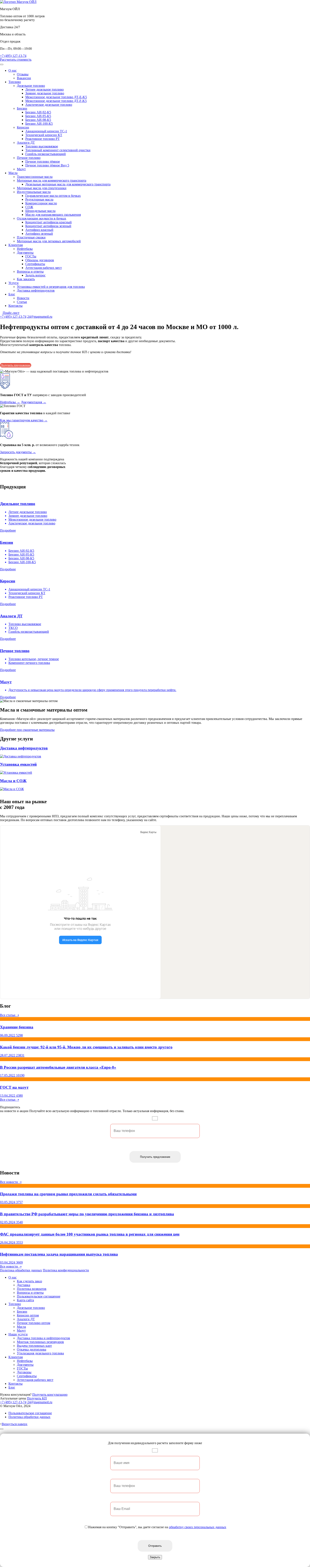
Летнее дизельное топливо (44, 89)
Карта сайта (25, 1300)
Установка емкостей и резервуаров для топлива (51, 286)
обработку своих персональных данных (197, 1527)
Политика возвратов (31, 1289)
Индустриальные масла (34, 192)
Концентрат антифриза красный (48, 222)
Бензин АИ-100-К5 (39, 123)
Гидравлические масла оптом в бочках (53, 195)
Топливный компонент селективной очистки (57, 150)
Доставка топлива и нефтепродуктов (43, 1338)
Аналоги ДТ (26, 142)
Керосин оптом (28, 1315)
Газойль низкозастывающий (45, 154)
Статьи (22, 302)
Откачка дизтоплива (31, 1349)
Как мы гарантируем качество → (23, 420)
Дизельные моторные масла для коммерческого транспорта (68, 184)
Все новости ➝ (11, 1182)
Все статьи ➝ (9, 1015)
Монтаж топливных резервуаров (40, 1342)
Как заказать (26, 279)
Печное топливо (28, 158)
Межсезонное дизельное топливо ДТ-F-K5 (56, 101)
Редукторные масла (39, 199)
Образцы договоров (39, 260)
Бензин (22, 108)
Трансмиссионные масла (35, 176)
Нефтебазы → (10, 402)
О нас (12, 70)
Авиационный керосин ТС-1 (46, 131)
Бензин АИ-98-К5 (38, 120)
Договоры (24, 1372)
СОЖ (29, 207)
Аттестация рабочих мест (43, 267)
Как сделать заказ (29, 1281)
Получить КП (37, 1398)
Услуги (13, 283)
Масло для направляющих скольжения (53, 214)
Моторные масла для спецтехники (41, 188)
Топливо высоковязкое (41, 146)
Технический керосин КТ (43, 135)
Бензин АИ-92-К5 (38, 112)
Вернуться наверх (14, 1424)
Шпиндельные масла (40, 211)
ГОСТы (30, 256)
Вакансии (24, 78)
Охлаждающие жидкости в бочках (41, 218)
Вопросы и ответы (30, 271)
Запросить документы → (18, 452)
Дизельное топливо (31, 85)
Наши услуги (18, 1334)
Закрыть (155, 1557)
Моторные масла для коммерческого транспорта (51, 180)
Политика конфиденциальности (66, 1270)
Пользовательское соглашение (38, 1296)
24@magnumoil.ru (39, 316)
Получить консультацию (49, 1394)
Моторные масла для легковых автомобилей (49, 241)
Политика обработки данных (21, 1270)
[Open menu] (1, 64)
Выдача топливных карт (34, 1345)
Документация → (33, 402)
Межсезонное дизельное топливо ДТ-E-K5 (56, 97)
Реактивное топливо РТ (42, 139)
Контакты (15, 305)
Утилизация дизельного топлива (40, 1353)
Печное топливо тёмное (42, 161)
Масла (13, 173)
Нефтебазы (25, 249)
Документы (25, 252)
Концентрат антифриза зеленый (48, 226)
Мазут (21, 169)
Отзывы (22, 74)
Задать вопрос (35, 275)
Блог (11, 294)
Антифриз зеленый (39, 233)
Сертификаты (35, 264)
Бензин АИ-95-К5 (38, 116)
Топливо (14, 82)
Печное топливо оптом (33, 1323)
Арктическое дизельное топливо (48, 104)
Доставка (23, 1285)
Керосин (23, 127)
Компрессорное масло (41, 203)
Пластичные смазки (31, 237)
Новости (23, 298)
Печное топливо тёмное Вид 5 (47, 165)
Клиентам (15, 245)
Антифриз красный (39, 230)
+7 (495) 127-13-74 (13, 56)
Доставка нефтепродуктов (36, 290)
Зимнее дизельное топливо (44, 93)
